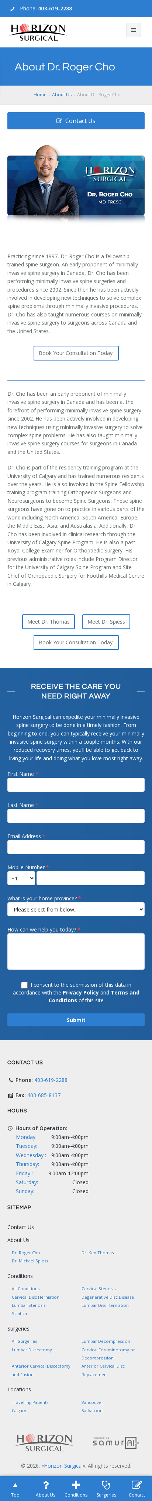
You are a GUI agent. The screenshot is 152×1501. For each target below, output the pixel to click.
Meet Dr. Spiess (106, 621)
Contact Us (80, 121)
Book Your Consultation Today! (76, 352)
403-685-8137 (44, 1095)
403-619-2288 (55, 8)
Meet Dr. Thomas (48, 621)
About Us (62, 95)
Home (40, 95)
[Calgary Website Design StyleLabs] (116, 1442)
